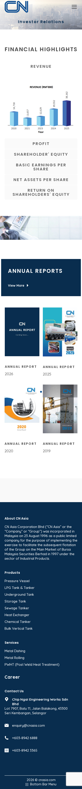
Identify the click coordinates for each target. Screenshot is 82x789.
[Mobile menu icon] (74, 7)
